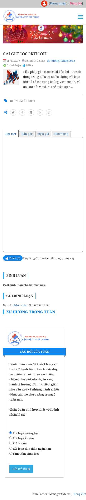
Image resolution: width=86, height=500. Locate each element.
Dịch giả (43, 134)
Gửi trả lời (20, 469)
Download (61, 134)
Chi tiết (10, 134)
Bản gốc (27, 134)
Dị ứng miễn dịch (22, 101)
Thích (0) (14, 258)
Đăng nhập (20, 305)
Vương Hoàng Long (62, 61)
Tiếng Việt (79, 494)
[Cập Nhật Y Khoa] (28, 16)
